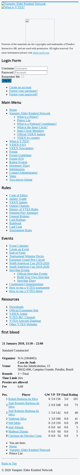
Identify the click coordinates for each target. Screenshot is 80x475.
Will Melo (14, 423)
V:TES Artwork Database (25, 320)
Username (8, 68)
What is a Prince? (27, 116)
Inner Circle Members (30, 130)
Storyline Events (19, 270)
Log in (6, 80)
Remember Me (11, 76)
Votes (12, 176)
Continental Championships (26, 284)
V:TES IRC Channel (22, 317)
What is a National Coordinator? (37, 123)
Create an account (20, 87)
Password (8, 72)
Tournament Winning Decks (26, 256)
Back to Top (9, 463)
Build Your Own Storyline (33, 277)
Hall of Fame (17, 252)
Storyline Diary (26, 280)
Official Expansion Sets (23, 310)
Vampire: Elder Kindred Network (29, 113)
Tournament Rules (20, 230)
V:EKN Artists (18, 313)
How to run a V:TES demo (26, 291)
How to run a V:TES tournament (29, 287)
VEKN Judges (18, 202)
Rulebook (15, 223)
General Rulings (19, 216)
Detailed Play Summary (23, 212)
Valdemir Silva (17, 418)
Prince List (23, 120)
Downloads (16, 306)
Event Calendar (18, 245)
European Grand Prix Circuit (27, 259)
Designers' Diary (19, 165)
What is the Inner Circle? (32, 127)
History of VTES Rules (23, 209)
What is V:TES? (19, 141)
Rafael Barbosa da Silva (23, 399)
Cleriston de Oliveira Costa (25, 435)
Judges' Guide (18, 198)
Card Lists (15, 226)
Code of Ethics (18, 195)
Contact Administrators (23, 172)
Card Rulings (17, 219)
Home (13, 109)
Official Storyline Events (32, 273)
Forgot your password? (23, 94)
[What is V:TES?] (13, 7)
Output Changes (19, 205)
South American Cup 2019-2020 (29, 266)
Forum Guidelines (20, 155)
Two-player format (20, 179)
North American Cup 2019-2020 (29, 263)
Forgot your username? (23, 90)
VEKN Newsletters (21, 148)
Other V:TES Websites (23, 324)
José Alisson (15, 427)
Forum (13, 151)
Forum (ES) (16, 158)
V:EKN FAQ (17, 144)
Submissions (17, 169)
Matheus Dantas (18, 431)
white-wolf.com (41, 52)
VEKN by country (28, 137)
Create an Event (19, 249)
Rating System (18, 162)
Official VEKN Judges (31, 134)
